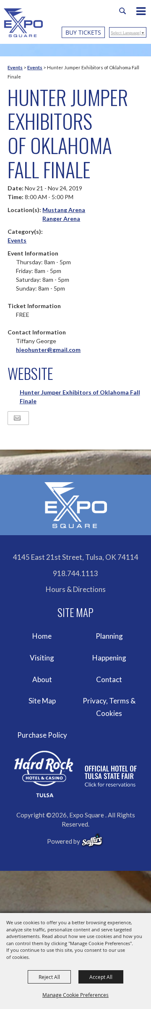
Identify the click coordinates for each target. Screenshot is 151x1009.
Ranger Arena (61, 218)
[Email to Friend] (17, 418)
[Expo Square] (23, 22)
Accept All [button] (100, 977)
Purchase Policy (42, 735)
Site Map (42, 700)
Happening (109, 657)
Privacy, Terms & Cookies (109, 707)
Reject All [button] (49, 977)
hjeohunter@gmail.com (48, 349)
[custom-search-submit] (122, 11)
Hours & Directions (76, 589)
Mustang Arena (63, 209)
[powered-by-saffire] (92, 840)
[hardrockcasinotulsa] (75, 774)
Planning (109, 636)
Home (42, 636)
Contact (109, 679)
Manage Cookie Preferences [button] (75, 994)
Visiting (42, 657)
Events (15, 67)
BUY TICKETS (83, 32)
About (42, 679)
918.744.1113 (75, 573)
